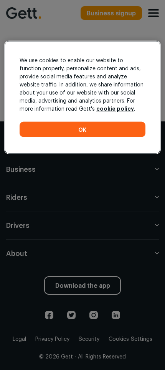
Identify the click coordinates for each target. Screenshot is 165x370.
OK (82, 129)
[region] (82, 97)
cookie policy (115, 108)
